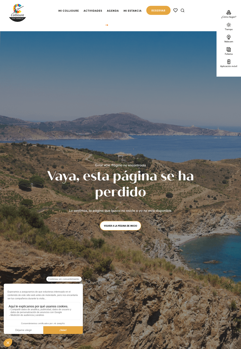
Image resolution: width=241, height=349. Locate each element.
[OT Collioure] (17, 12)
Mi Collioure (68, 10)
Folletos (229, 53)
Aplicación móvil (228, 66)
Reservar (158, 10)
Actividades (93, 10)
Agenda (113, 10)
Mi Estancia (133, 10)
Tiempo (229, 29)
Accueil (100, 25)
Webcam (228, 41)
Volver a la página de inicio (120, 225)
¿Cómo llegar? (228, 16)
